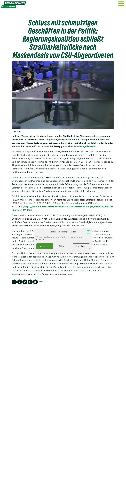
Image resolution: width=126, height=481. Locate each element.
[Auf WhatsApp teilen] (30, 281)
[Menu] (121, 4)
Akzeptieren (45, 246)
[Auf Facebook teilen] (14, 281)
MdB (41, 281)
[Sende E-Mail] (35, 281)
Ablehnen (63, 246)
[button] (88, 232)
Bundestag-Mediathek (85, 146)
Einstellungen (81, 246)
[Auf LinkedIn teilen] (19, 281)
